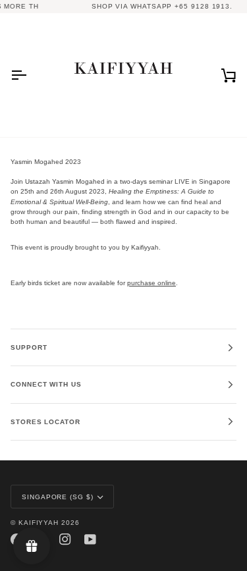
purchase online (151, 282)
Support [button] (29, 347)
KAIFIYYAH (38, 522)
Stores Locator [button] (45, 421)
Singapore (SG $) (58, 497)
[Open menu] (30, 75)
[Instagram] (65, 539)
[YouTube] (90, 539)
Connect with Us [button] (46, 384)
